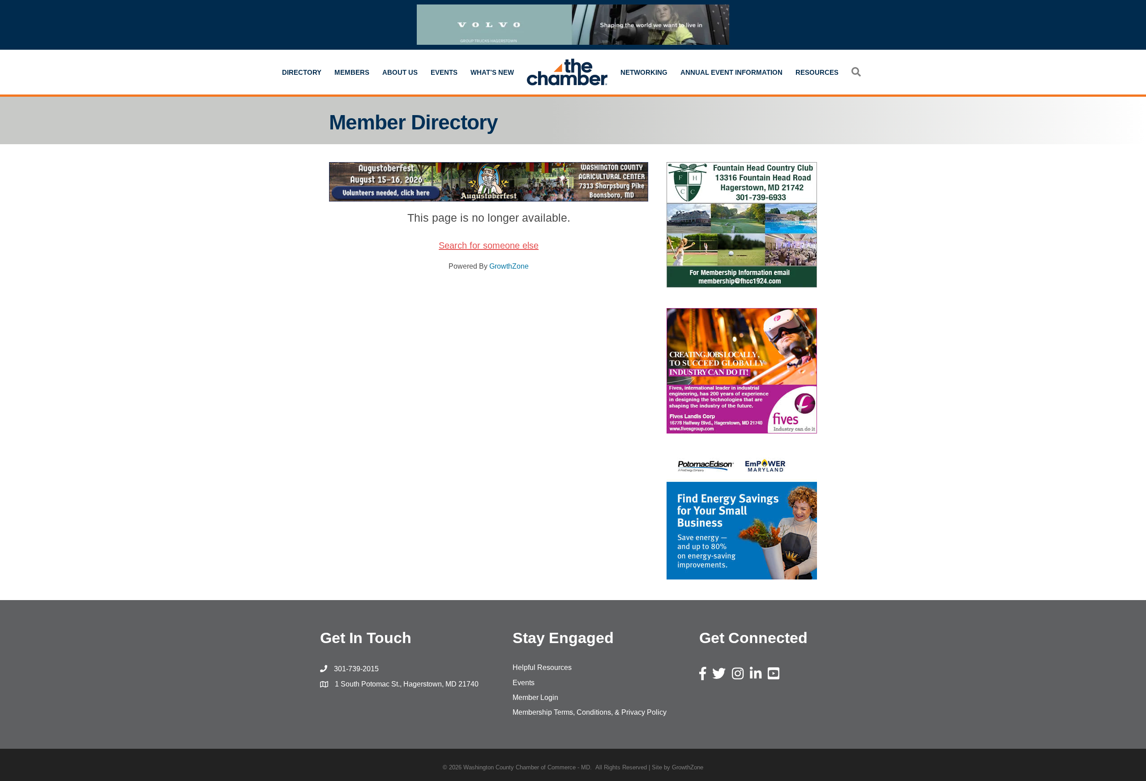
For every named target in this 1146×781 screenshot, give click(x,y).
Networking (643, 72)
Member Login (535, 697)
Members (351, 72)
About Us (400, 72)
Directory (301, 72)
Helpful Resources (542, 667)
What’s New (492, 72)
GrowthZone (509, 266)
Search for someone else (489, 245)
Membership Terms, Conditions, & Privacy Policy (590, 712)
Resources (816, 72)
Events (444, 72)
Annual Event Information (731, 72)
